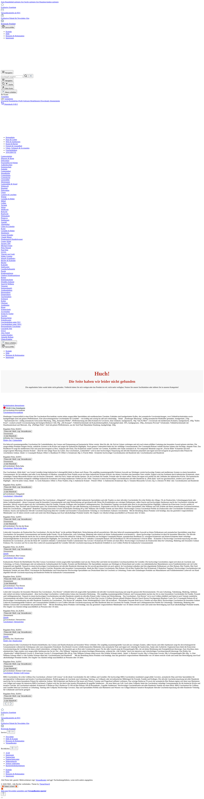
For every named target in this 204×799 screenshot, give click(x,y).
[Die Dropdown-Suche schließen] (30, 76)
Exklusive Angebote (8, 7)
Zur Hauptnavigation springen (47, 2)
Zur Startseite (102, 392)
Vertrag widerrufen (13, 763)
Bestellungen (35, 101)
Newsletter (10, 737)
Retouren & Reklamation (15, 36)
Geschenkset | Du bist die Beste (15, 528)
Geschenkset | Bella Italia (12, 468)
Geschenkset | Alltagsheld (12, 496)
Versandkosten (11, 743)
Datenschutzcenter (12, 759)
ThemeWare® (44, 784)
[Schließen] (2, 797)
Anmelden (5, 97)
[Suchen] (25, 76)
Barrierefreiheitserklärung (15, 766)
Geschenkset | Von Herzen (13, 588)
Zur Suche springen (28, 2)
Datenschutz (10, 757)
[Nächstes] (10, 704)
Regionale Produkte (8, 24)
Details (5, 554)
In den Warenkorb (10, 436)
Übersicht (5, 101)
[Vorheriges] (5, 704)
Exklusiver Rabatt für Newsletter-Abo (15, 18)
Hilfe (7, 34)
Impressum (10, 38)
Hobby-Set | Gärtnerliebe (12, 440)
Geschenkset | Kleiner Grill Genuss (16, 673)
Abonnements (54, 101)
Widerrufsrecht (11, 761)
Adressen (26, 101)
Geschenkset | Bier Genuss (13, 558)
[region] (102, 555)
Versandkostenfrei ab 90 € (10, 13)
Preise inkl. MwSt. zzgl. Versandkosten (17, 431)
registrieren (9, 99)
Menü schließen (10, 92)
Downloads (44, 101)
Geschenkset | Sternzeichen (13, 622)
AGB (8, 753)
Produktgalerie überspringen (13, 405)
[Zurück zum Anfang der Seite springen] (3, 794)
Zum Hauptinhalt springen (11, 2)
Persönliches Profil (16, 101)
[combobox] (12, 76)
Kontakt (9, 32)
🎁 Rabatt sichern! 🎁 (9, 786)
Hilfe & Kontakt (12, 739)
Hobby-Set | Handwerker (12, 641)
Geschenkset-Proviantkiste (13, 412)
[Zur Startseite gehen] (91, 69)
